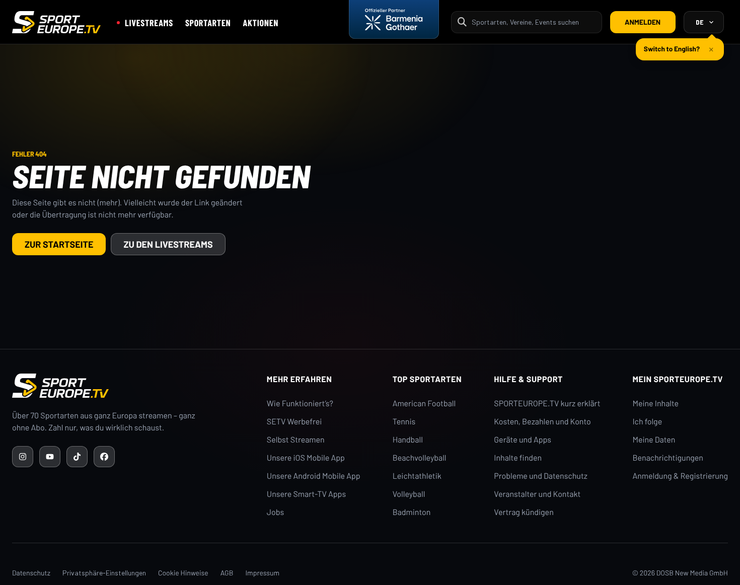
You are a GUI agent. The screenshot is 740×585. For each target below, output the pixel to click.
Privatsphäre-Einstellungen (104, 572)
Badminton (412, 512)
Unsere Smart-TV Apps (306, 494)
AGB (227, 572)
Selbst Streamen (296, 440)
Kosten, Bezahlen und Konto (542, 421)
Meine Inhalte (655, 403)
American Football (424, 403)
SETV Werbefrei (294, 421)
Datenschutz (31, 572)
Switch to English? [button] (672, 48)
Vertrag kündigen (523, 512)
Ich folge (647, 421)
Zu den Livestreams (167, 244)
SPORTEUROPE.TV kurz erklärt (547, 403)
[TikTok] (77, 456)
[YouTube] (49, 456)
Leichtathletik (417, 476)
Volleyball (409, 494)
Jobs (275, 512)
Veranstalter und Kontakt (537, 494)
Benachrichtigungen (667, 458)
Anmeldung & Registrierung (680, 476)
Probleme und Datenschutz (540, 476)
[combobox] (534, 22)
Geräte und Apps (522, 440)
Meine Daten (653, 440)
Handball (408, 440)
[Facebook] (104, 456)
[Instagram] (22, 456)
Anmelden (642, 22)
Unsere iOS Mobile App (306, 458)
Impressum (262, 572)
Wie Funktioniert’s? (300, 403)
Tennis (404, 421)
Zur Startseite (59, 244)
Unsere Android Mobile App (313, 476)
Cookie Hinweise (183, 572)
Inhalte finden (518, 458)
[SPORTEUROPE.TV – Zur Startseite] (56, 22)
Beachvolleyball (420, 458)
